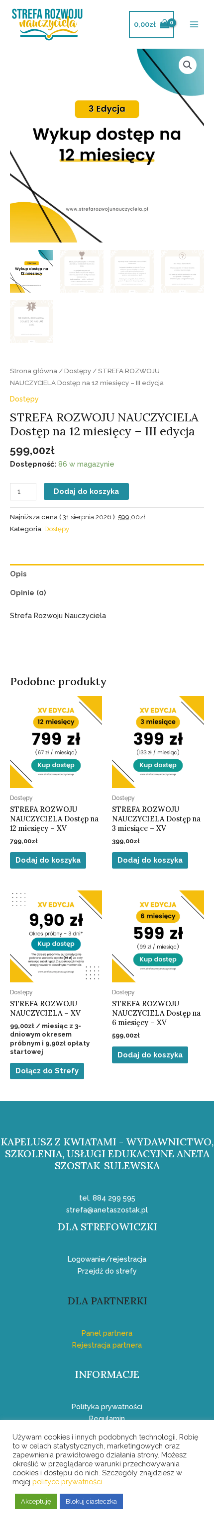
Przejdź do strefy (107, 1271)
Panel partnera (107, 1333)
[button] (188, 65)
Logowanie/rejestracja (107, 1259)
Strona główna (33, 371)
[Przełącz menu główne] (194, 24)
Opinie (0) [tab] (28, 592)
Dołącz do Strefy (47, 1070)
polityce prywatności (67, 1481)
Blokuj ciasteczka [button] (91, 1501)
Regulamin (107, 1418)
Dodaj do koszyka (86, 491)
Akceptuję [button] (36, 1501)
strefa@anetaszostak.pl (107, 1209)
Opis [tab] (18, 573)
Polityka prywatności (107, 1406)
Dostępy (77, 371)
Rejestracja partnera (107, 1345)
